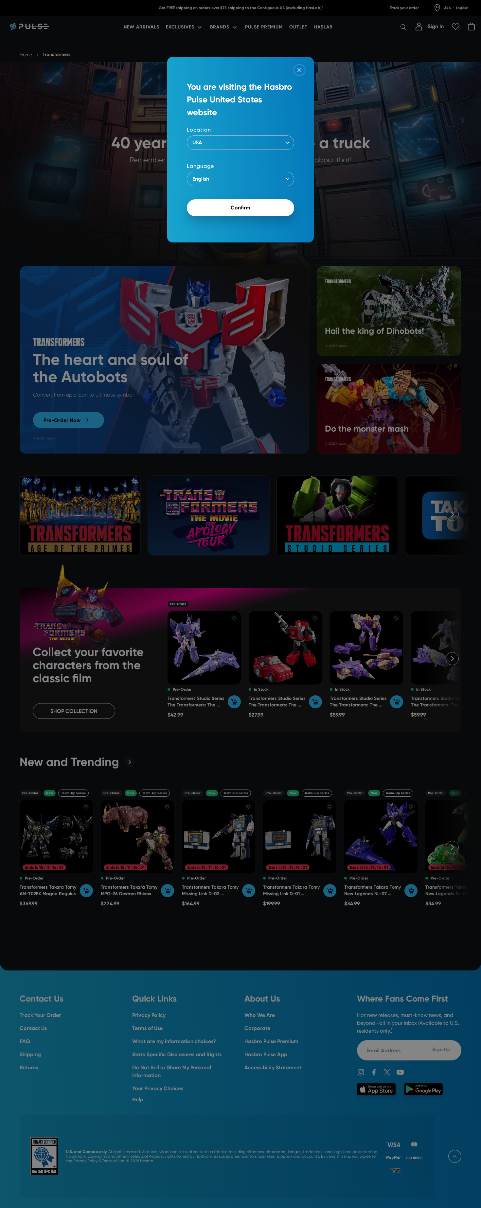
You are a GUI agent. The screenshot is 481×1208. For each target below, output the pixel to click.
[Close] (299, 70)
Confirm (240, 207)
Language (200, 166)
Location (199, 130)
